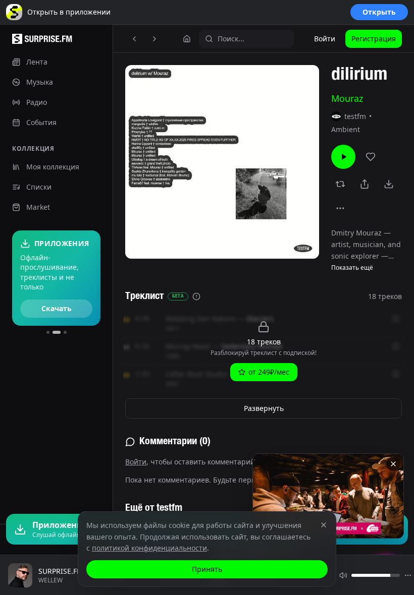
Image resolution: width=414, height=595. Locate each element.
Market (38, 207)
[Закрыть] (393, 464)
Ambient (345, 129)
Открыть (379, 12)
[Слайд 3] (65, 332)
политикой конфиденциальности (149, 548)
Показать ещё (352, 268)
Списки (38, 187)
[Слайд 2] (57, 332)
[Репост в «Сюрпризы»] (340, 184)
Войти (324, 38)
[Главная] (187, 39)
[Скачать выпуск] (389, 184)
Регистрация (373, 38)
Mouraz (347, 98)
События (41, 122)
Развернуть (264, 408)
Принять (207, 569)
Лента (36, 62)
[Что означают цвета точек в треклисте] (196, 296)
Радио (36, 102)
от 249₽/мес (268, 372)
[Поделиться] (364, 184)
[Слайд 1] (47, 332)
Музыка (39, 82)
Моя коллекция (52, 166)
